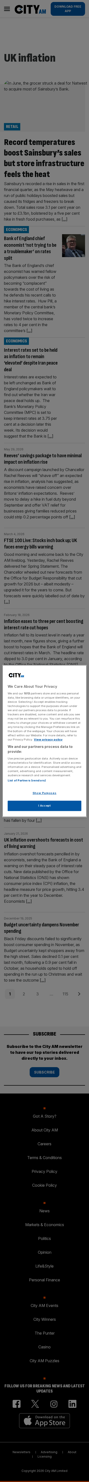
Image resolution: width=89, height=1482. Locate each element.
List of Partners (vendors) (27, 780)
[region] (44, 741)
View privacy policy (48, 739)
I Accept (44, 805)
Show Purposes (44, 793)
